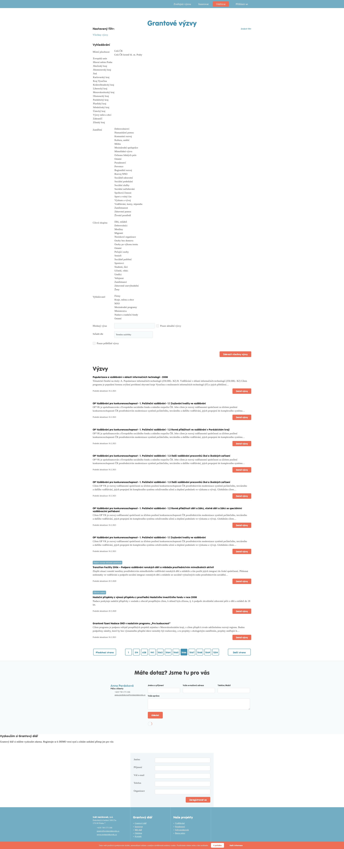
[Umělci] (182, 274)
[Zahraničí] (172, 119)
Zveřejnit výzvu (182, 4)
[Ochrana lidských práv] (182, 155)
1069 (207, 652)
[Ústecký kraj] (172, 111)
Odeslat (155, 715)
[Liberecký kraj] (172, 89)
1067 (191, 652)
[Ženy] (182, 289)
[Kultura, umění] (182, 140)
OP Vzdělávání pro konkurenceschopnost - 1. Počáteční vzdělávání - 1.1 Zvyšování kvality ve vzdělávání (149, 403)
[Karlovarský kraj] (172, 77)
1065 (175, 652)
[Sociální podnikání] (182, 181)
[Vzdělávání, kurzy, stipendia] (182, 204)
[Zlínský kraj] (172, 122)
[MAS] (182, 303)
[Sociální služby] (182, 185)
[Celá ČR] (172, 51)
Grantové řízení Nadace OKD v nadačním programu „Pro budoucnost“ (132, 623)
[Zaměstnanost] (182, 208)
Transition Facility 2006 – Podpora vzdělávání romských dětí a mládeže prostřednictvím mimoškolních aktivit (153, 567)
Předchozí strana (105, 652)
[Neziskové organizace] (182, 237)
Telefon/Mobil (224, 685)
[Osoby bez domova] (182, 241)
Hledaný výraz (100, 326)
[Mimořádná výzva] (182, 151)
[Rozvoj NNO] (182, 174)
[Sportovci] (182, 263)
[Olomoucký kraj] (172, 96)
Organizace (139, 790)
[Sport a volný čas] (182, 197)
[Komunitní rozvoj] (182, 136)
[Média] (182, 144)
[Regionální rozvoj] (182, 170)
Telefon (137, 783)
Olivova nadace (99, 593)
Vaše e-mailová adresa (193, 685)
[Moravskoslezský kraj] (172, 92)
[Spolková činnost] (182, 193)
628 (144, 652)
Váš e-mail (139, 775)
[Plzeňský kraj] (172, 104)
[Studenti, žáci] (182, 267)
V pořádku (217, 845)
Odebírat (221, 4)
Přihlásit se (242, 4)
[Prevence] (182, 166)
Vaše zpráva (153, 695)
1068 (199, 652)
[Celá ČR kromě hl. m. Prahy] (172, 55)
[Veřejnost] (182, 278)
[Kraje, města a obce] (182, 300)
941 (152, 652)
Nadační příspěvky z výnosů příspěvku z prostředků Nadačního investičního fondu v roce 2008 (145, 597)
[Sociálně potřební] (182, 259)
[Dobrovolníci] (182, 226)
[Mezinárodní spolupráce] (182, 148)
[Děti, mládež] (182, 222)
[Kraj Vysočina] (172, 81)
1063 (160, 652)
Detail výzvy (242, 391)
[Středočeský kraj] (172, 107)
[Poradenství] (182, 163)
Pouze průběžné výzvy (108, 343)
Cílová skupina (100, 222)
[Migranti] (182, 233)
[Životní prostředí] (182, 215)
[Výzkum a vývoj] (182, 200)
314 (136, 652)
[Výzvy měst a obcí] (172, 115)
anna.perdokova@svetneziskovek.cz (130, 695)
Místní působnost (101, 52)
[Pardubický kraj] (172, 100)
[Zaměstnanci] (182, 282)
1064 (168, 652)
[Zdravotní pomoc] (182, 212)
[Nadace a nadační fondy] (182, 315)
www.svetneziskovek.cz (107, 834)
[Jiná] (172, 73)
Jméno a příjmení (156, 685)
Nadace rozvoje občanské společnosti (107, 563)
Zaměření (97, 129)
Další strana (239, 652)
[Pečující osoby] (182, 252)
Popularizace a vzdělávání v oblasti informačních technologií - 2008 (130, 376)
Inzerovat (203, 4)
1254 (215, 652)
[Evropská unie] (172, 58)
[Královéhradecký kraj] (172, 85)
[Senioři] (182, 256)
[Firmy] (182, 296)
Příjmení (138, 767)
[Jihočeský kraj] (172, 66)
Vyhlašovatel (99, 296)
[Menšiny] (182, 229)
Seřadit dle (98, 334)
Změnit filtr (246, 28)
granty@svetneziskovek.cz (108, 831)
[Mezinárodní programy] (182, 307)
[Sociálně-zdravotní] (182, 178)
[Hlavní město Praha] (172, 62)
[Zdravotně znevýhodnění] (182, 286)
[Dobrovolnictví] (182, 129)
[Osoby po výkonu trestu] (182, 244)
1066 (183, 652)
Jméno (137, 759)
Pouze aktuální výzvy (170, 326)
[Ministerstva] (182, 311)
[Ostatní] (182, 159)
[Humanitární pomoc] (182, 133)
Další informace (236, 845)
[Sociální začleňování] (182, 189)
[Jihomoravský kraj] (172, 70)
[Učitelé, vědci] (182, 271)
